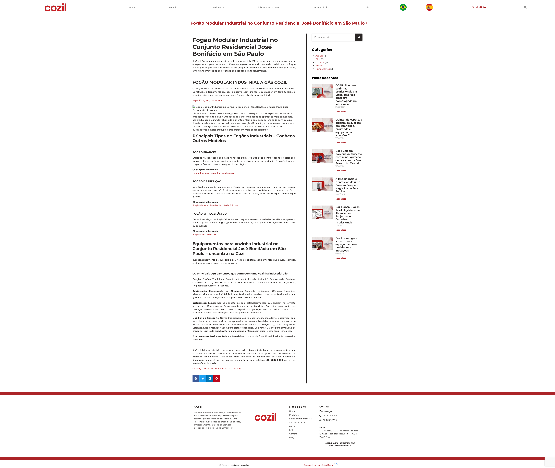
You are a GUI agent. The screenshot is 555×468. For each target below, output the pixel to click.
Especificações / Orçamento (208, 100)
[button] (525, 7)
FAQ (291, 430)
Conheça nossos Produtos (207, 368)
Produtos (216, 7)
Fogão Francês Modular (222, 173)
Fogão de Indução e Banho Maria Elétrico (215, 205)
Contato (293, 433)
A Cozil (172, 7)
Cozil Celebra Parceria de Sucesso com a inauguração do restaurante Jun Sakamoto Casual (348, 157)
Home (132, 7)
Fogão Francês (201, 173)
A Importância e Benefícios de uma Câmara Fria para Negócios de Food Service (347, 185)
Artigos (319, 55)
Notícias (320, 65)
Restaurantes (323, 68)
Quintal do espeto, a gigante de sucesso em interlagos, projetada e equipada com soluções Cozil (348, 127)
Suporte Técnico (321, 7)
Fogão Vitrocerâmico (204, 234)
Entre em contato (232, 368)
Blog (368, 7)
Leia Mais (340, 111)
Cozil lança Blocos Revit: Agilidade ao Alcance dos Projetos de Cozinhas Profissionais (347, 214)
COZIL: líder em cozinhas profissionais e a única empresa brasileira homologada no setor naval (346, 95)
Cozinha (320, 62)
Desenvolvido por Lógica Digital (319, 464)
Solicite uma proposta (268, 7)
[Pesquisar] (358, 37)
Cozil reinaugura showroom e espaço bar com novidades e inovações (346, 244)
